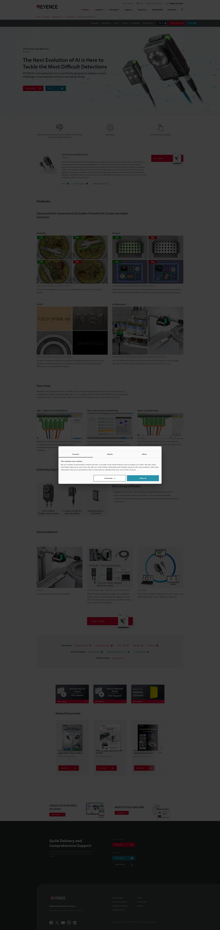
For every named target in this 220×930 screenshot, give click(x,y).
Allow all (143, 478)
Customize (108, 478)
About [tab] (144, 454)
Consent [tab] (75, 454)
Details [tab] (110, 454)
